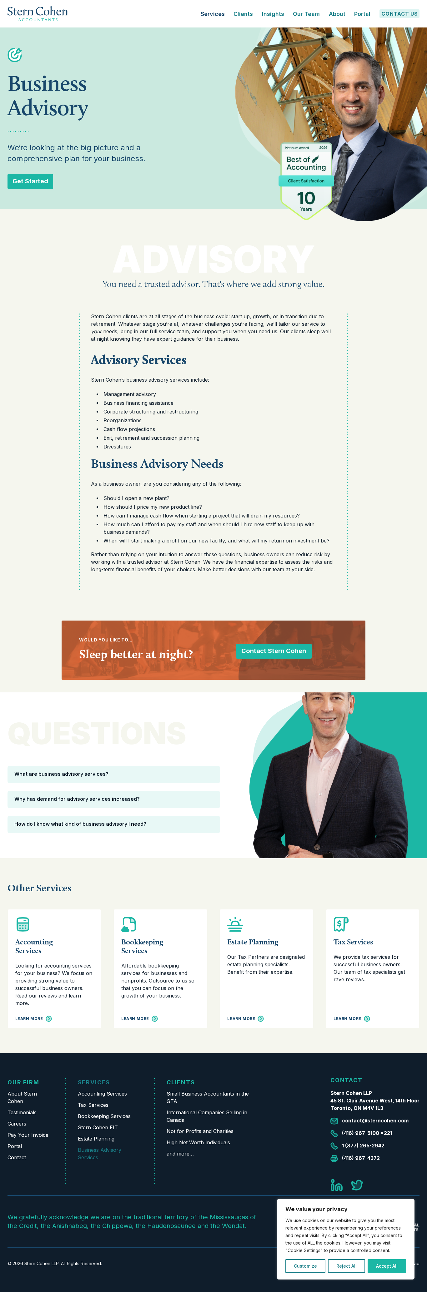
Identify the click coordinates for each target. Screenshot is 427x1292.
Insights (273, 14)
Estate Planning (252, 941)
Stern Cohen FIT (98, 1127)
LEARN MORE (29, 1019)
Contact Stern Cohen (273, 651)
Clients (181, 1082)
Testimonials (22, 1112)
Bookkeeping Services (142, 946)
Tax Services (353, 941)
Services (94, 1082)
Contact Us (399, 14)
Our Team (306, 14)
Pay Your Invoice (28, 1135)
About (337, 14)
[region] (345, 1239)
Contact (17, 1157)
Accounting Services (34, 946)
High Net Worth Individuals (198, 1142)
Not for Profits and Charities (200, 1131)
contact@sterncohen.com (375, 1120)
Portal (362, 14)
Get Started (30, 181)
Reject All (346, 1266)
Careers (17, 1124)
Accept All (387, 1266)
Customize (305, 1266)
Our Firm (23, 1082)
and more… (180, 1154)
